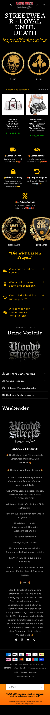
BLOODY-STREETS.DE (22, 664)
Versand (23, 672)
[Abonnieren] (41, 687)
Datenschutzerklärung (37, 668)
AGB (16, 672)
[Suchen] (12, 5)
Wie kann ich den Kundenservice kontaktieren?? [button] (19, 312)
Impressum (33, 672)
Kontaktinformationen (26, 676)
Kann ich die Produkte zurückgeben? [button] (22, 297)
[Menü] (5, 5)
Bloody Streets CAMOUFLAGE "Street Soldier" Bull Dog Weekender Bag (37, 124)
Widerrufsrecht (20, 668)
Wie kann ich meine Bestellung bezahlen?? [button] (23, 284)
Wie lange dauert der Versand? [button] (22, 271)
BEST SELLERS (14, 245)
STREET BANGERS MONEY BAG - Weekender (13, 123)
